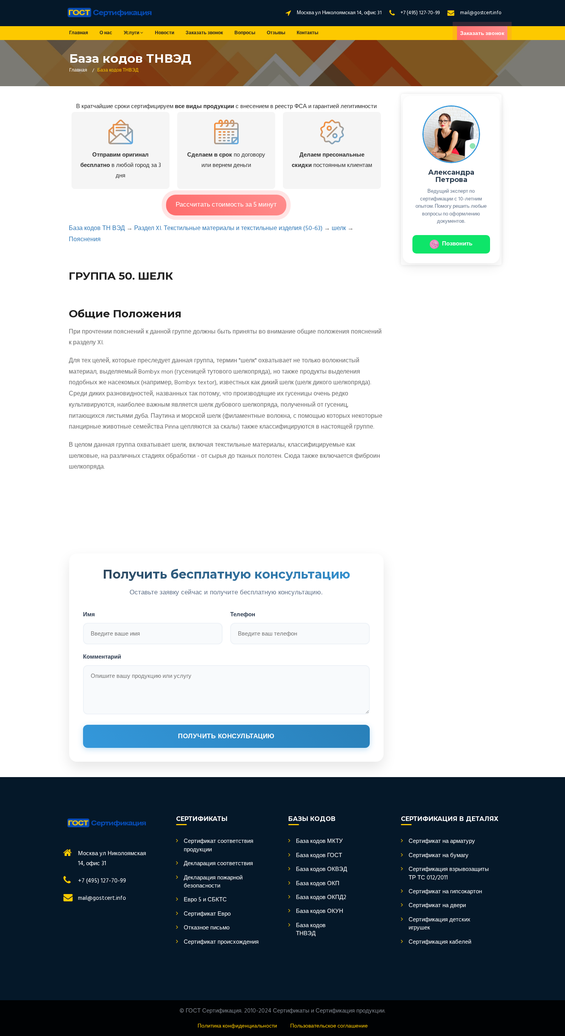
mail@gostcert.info (481, 13)
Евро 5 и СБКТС (205, 900)
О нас (106, 33)
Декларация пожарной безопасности (213, 882)
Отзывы (276, 33)
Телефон (242, 614)
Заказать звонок (204, 33)
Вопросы (244, 33)
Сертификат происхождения (221, 942)
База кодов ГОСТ (319, 856)
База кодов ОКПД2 (321, 898)
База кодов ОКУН (319, 912)
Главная (78, 33)
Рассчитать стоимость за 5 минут (226, 205)
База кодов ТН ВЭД (97, 229)
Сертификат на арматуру (442, 841)
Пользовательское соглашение (329, 1026)
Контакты (307, 33)
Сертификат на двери (437, 906)
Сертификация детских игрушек (439, 924)
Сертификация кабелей (440, 942)
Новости (164, 33)
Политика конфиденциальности (237, 1026)
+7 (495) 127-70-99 (420, 13)
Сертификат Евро (207, 914)
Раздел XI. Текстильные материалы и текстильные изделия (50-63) (228, 229)
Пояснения (85, 240)
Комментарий (102, 656)
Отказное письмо (206, 928)
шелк (339, 229)
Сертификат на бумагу (439, 856)
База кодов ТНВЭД (311, 930)
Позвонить (457, 244)
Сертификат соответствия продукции (218, 845)
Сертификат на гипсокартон (445, 892)
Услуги (132, 33)
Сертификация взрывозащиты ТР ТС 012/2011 (449, 874)
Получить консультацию (226, 736)
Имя (89, 614)
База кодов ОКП (317, 884)
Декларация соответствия (218, 864)
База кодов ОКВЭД (321, 870)
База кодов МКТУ (319, 841)
